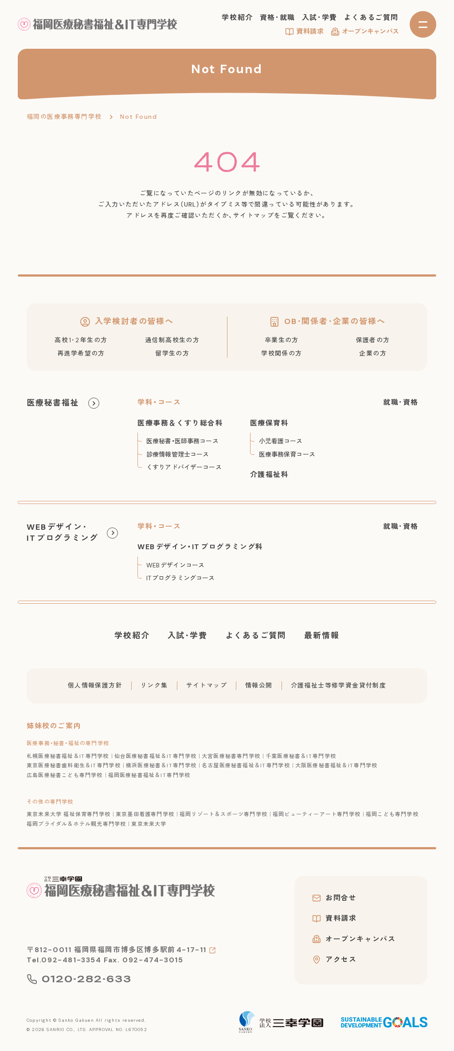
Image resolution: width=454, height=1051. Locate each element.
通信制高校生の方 (172, 340)
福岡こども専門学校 (392, 814)
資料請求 (310, 31)
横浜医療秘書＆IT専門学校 (161, 765)
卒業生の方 (282, 340)
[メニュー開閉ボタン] (423, 24)
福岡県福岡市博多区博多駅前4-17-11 (140, 949)
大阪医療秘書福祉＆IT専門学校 (336, 765)
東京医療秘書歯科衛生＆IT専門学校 (74, 765)
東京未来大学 (148, 824)
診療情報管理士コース (177, 454)
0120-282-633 (87, 979)
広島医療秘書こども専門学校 (65, 775)
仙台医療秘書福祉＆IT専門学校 (155, 756)
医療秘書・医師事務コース (182, 441)
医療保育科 (269, 423)
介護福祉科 (269, 474)
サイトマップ (206, 685)
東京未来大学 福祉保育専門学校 (68, 814)
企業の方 (373, 353)
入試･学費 (319, 17)
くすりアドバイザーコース (184, 467)
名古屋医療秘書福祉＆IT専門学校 (246, 765)
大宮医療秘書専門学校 (231, 756)
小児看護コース (281, 441)
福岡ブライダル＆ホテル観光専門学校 (76, 824)
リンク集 (154, 685)
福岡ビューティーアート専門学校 (316, 814)
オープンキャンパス (370, 31)
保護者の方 (373, 340)
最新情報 (321, 635)
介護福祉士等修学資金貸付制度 (339, 685)
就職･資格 (401, 402)
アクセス (340, 959)
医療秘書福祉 (53, 403)
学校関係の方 (281, 353)
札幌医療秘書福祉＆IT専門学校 (68, 756)
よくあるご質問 (371, 17)
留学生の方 (172, 353)
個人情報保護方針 (95, 685)
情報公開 (259, 685)
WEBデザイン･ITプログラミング (62, 532)
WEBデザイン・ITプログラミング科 (200, 546)
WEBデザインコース (175, 565)
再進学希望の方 (81, 353)
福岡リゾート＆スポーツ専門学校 (223, 814)
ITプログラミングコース (180, 578)
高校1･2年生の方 (81, 340)
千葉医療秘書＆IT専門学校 (301, 756)
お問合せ (340, 898)
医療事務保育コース (287, 454)
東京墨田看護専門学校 (145, 814)
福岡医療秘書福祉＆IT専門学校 (149, 775)
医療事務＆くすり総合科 (180, 423)
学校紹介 (237, 17)
